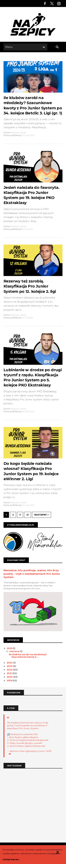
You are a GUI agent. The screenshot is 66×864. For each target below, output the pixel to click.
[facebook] (44, 3)
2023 (10, 666)
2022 (10, 669)
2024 (10, 662)
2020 (10, 677)
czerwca (14, 651)
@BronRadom (30, 737)
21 (27, 514)
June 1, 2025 (45, 751)
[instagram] (58, 3)
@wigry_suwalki (33, 743)
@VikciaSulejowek (38, 740)
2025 (10, 648)
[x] (51, 3)
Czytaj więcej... (11, 859)
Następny (40, 514)
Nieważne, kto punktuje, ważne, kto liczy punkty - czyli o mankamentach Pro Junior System (32, 574)
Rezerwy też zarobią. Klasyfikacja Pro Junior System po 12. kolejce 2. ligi (30, 286)
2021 (9, 673)
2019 (9, 680)
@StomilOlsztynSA (35, 746)
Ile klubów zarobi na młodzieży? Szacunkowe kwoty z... (28, 655)
